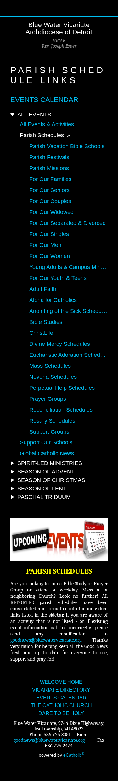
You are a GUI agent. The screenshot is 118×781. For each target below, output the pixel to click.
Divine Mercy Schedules (59, 344)
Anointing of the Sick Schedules (68, 311)
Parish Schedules (42, 135)
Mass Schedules (50, 366)
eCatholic (73, 754)
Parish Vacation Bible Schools (66, 146)
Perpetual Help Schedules (62, 388)
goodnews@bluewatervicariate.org (45, 640)
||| (8, 8)
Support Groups (49, 432)
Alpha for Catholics (53, 300)
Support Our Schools (46, 442)
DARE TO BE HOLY (61, 713)
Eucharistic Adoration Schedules (68, 355)
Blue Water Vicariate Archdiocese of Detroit (58, 28)
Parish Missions (49, 168)
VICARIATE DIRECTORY (61, 690)
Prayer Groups (47, 399)
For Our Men (45, 245)
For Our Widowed (51, 212)
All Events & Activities (47, 124)
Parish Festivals (49, 157)
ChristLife (41, 333)
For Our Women (49, 256)
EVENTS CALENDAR (44, 100)
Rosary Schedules (52, 421)
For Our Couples (50, 201)
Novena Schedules (53, 377)
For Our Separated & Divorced (67, 223)
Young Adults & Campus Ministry (68, 267)
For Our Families (50, 179)
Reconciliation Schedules (61, 410)
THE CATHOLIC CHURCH (61, 705)
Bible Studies (45, 322)
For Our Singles (49, 234)
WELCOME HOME (61, 682)
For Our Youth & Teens (58, 278)
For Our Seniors (49, 190)
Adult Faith (42, 289)
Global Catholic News (47, 453)
